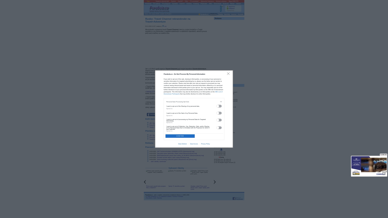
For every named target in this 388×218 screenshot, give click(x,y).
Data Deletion (182, 144)
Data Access (194, 144)
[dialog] (194, 109)
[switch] (219, 106)
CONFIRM (180, 136)
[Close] (229, 74)
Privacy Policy (205, 144)
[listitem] (194, 102)
